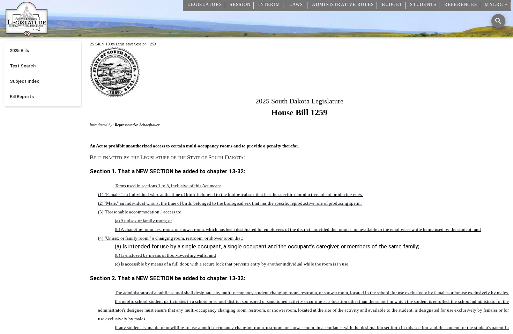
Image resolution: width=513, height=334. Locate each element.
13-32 (236, 171)
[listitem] (43, 51)
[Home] (26, 34)
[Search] (498, 21)
